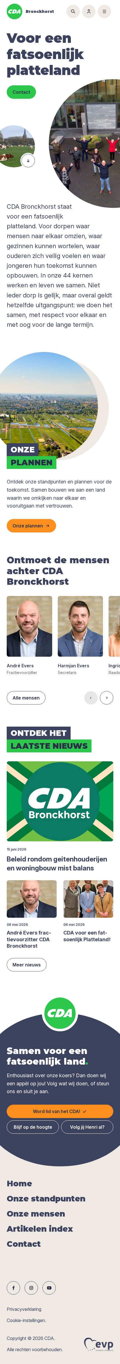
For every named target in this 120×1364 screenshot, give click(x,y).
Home (19, 1183)
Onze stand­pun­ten (46, 1198)
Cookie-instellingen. (26, 1320)
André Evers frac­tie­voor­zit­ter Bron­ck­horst (29, 939)
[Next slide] (106, 698)
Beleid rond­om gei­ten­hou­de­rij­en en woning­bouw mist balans (57, 863)
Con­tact (24, 1244)
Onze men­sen (36, 1214)
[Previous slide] (91, 698)
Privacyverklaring (24, 1309)
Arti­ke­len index (40, 1229)
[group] (29, 635)
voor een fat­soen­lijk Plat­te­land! (87, 936)
